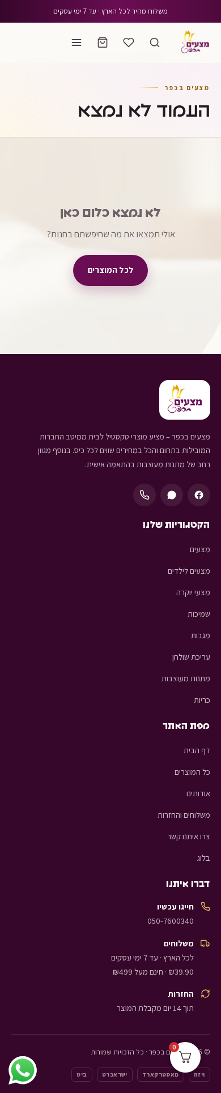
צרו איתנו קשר (188, 836)
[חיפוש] (155, 42)
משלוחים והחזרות (184, 814)
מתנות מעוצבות (186, 678)
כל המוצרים (192, 771)
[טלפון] (144, 495)
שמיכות (199, 613)
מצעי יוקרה (193, 592)
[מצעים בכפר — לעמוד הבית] (195, 42)
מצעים (200, 549)
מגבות (200, 635)
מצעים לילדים (189, 570)
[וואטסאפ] (171, 495)
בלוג (203, 857)
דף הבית (197, 750)
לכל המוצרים (110, 269)
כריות (202, 699)
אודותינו (198, 793)
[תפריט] (76, 42)
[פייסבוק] (199, 495)
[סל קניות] (102, 42)
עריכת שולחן (191, 656)
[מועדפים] (129, 42)
